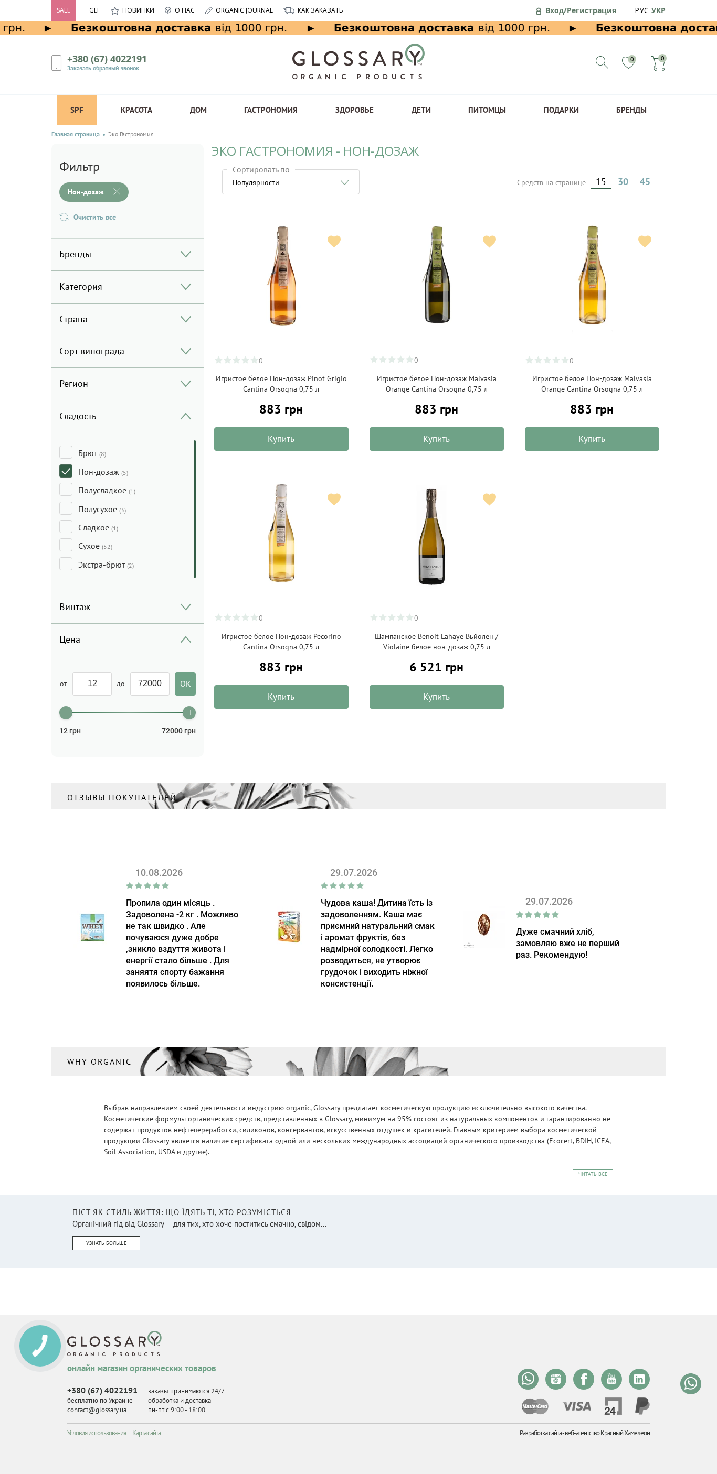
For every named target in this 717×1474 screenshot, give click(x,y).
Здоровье (354, 110)
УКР (658, 10)
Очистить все (94, 217)
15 (601, 182)
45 (645, 182)
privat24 (613, 1406)
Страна (73, 319)
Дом (198, 110)
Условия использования (96, 1432)
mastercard (535, 1406)
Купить (281, 439)
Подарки (561, 110)
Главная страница (75, 134)
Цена (69, 639)
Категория (80, 286)
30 (623, 182)
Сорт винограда (91, 351)
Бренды (631, 110)
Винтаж (74, 607)
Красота (136, 110)
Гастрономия (271, 110)
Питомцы (487, 110)
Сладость (77, 416)
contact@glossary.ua (96, 1409)
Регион (73, 383)
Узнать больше (106, 1243)
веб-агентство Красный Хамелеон (607, 1432)
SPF (76, 110)
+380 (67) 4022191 (107, 58)
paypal (642, 1406)
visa (576, 1406)
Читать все (592, 1173)
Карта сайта (146, 1432)
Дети (421, 110)
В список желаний (334, 241)
